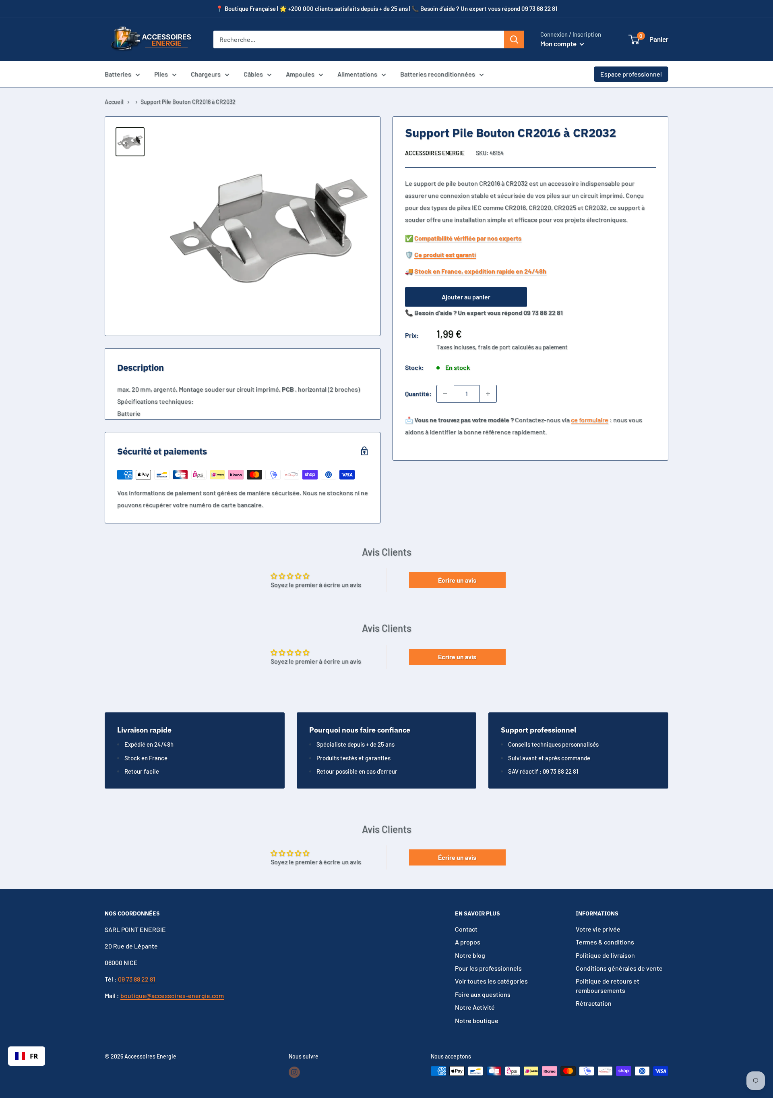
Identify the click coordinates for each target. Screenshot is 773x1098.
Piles (161, 74)
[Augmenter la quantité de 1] (488, 393)
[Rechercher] (514, 39)
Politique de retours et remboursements (607, 985)
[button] (633, 39)
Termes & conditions (605, 942)
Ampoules (300, 74)
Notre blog (470, 955)
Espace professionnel (631, 74)
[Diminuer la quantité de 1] (445, 393)
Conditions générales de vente (619, 968)
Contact (466, 929)
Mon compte (559, 43)
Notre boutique (476, 1020)
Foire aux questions (483, 994)
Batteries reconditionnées (437, 74)
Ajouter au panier (466, 297)
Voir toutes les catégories (491, 981)
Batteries (118, 74)
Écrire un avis (457, 580)
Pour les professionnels (488, 968)
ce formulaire (589, 419)
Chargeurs (206, 74)
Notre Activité (475, 1007)
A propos (467, 942)
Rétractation (594, 1003)
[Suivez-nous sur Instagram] (294, 1071)
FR (34, 1056)
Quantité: (418, 393)
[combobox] (26, 1056)
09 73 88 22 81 (136, 979)
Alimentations (357, 74)
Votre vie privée (598, 929)
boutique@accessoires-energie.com (172, 995)
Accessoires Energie (434, 153)
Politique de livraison (605, 955)
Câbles (253, 74)
